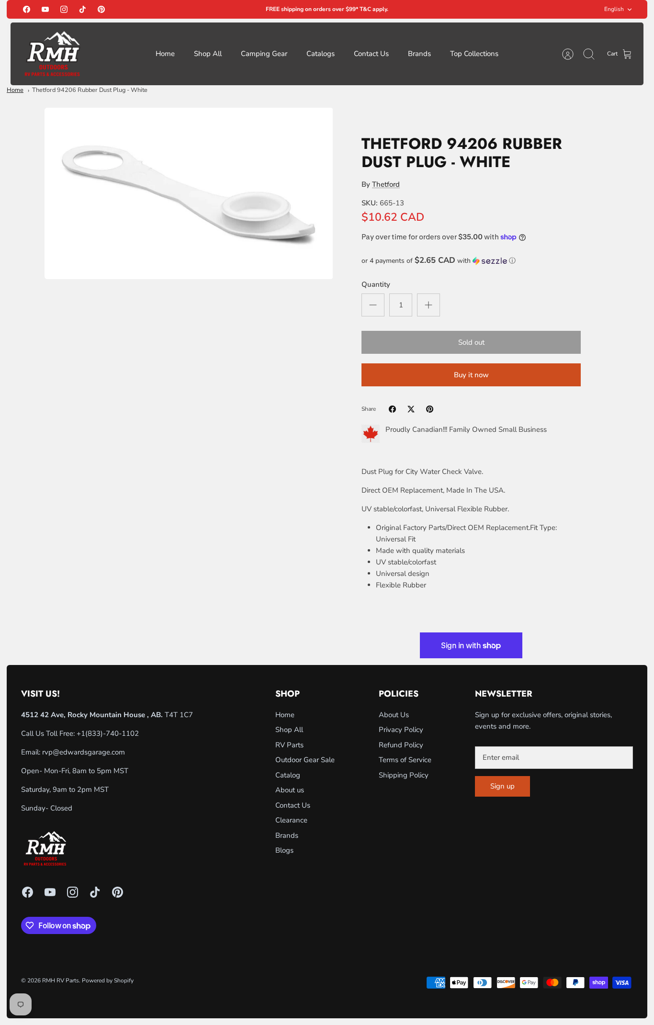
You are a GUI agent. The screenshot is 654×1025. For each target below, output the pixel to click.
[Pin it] (429, 409)
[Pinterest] (101, 9)
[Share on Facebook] (392, 409)
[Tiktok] (82, 9)
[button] (471, 260)
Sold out (471, 342)
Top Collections (474, 53)
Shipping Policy (403, 775)
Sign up (502, 786)
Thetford (386, 184)
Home (165, 53)
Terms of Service (405, 760)
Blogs (284, 850)
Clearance (291, 820)
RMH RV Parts (60, 980)
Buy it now (471, 375)
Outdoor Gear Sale (305, 760)
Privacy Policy (401, 729)
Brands (419, 53)
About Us (394, 715)
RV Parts (289, 745)
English (614, 9)
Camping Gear (264, 53)
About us (289, 790)
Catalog (287, 775)
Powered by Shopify (108, 980)
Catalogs (320, 53)
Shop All (208, 53)
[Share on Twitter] (411, 409)
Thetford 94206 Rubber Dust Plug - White (89, 90)
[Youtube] (45, 9)
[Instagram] (64, 9)
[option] (189, 194)
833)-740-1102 (113, 733)
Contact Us (371, 53)
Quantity (375, 284)
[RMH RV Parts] (52, 53)
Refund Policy (401, 745)
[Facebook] (26, 9)
